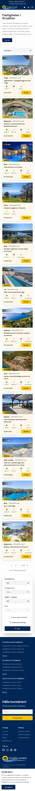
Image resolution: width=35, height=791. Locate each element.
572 (23, 565)
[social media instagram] (7, 750)
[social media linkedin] (11, 750)
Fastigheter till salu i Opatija (12, 688)
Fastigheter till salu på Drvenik (13, 670)
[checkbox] (9, 617)
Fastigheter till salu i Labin (11, 685)
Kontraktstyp (9, 579)
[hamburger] (32, 7)
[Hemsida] (10, 7)
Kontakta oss (6, 741)
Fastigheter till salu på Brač (12, 664)
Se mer (4, 656)
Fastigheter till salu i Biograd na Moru (15, 646)
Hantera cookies (24, 731)
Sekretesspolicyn (24, 734)
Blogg (4, 738)
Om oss (5, 731)
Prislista (5, 734)
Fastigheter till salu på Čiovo (12, 667)
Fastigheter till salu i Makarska (13, 652)
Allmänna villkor (23, 738)
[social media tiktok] (15, 750)
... (19, 565)
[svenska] (28, 7)
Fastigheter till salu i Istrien (11, 682)
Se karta (14, 597)
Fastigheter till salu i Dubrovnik (13, 649)
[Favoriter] (24, 7)
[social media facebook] (3, 750)
